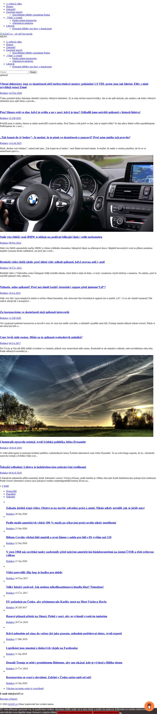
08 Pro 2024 (15, 243)
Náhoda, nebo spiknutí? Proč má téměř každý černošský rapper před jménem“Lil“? (53, 287)
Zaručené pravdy (14, 12)
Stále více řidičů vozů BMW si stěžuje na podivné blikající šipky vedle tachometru (51, 237)
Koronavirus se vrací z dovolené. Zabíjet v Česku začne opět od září (48, 677)
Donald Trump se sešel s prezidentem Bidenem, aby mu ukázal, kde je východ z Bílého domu (64, 662)
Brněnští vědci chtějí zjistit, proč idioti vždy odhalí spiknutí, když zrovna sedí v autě (52, 262)
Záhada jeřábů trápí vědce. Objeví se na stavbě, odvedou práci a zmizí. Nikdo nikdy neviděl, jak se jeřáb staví (75, 508)
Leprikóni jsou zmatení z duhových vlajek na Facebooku (42, 648)
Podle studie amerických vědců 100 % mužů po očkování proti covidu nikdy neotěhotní (61, 522)
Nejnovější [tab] (11, 491)
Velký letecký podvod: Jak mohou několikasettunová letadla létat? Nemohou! (55, 587)
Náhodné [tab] (10, 496)
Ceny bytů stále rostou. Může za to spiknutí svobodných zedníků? (41, 337)
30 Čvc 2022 (15, 268)
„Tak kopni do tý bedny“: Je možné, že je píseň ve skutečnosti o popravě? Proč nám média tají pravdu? (65, 137)
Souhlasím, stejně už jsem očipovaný (74, 712)
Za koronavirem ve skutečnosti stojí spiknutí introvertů (34, 312)
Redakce (4, 93)
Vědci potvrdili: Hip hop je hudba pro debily (34, 572)
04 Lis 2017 (15, 343)
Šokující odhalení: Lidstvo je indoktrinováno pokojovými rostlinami (43, 467)
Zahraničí (10, 9)
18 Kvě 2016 (15, 447)
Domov (9, 6)
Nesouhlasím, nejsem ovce (106, 712)
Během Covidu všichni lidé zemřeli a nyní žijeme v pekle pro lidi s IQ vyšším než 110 (58, 537)
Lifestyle (10, 26)
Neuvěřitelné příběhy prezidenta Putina (31, 14)
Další (6, 486)
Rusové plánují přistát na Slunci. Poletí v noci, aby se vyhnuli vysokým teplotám (56, 616)
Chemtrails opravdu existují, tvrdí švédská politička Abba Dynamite (43, 441)
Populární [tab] (10, 494)
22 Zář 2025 (15, 118)
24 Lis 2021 (15, 293)
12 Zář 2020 (15, 318)
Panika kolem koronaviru (24, 20)
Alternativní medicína (22, 23)
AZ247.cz (13, 704)
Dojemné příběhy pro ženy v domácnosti (32, 28)
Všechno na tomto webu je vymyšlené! (25, 688)
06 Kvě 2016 (15, 473)
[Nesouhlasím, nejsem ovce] (120, 713)
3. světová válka (14, 3)
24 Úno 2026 (15, 93)
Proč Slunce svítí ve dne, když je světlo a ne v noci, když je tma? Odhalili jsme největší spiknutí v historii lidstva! (70, 112)
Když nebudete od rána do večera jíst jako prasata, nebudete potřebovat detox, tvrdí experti (64, 633)
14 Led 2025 (15, 143)
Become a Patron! (8, 699)
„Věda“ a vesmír (14, 17)
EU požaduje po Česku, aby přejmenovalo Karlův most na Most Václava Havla (56, 601)
